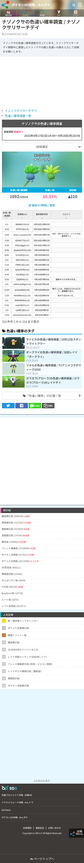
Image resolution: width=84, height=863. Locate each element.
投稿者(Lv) (22, 214)
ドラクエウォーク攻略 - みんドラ (17, 802)
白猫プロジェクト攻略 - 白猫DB (17, 794)
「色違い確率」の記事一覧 (43, 396)
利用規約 (27, 827)
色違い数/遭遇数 (7, 214)
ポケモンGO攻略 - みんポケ (31, 4)
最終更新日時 (42, 214)
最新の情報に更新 (43, 205)
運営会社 (40, 827)
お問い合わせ (54, 827)
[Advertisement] (42, 459)
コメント (66, 214)
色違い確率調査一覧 (18, 116)
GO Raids (6, 809)
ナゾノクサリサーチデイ (21, 111)
